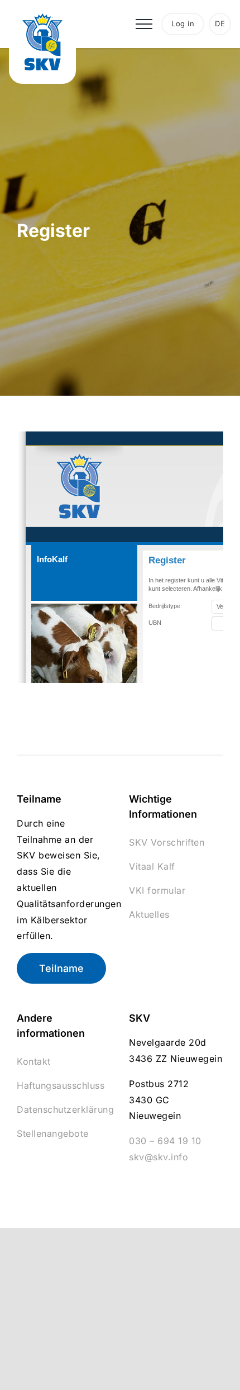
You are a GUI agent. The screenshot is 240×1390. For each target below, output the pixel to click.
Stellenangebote (53, 1133)
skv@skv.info (158, 1157)
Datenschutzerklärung (65, 1109)
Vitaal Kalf (152, 866)
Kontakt (34, 1061)
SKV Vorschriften (166, 842)
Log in (182, 23)
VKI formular (157, 890)
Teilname (61, 968)
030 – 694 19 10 (165, 1140)
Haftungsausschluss (60, 1085)
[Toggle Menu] (144, 24)
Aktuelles (149, 914)
